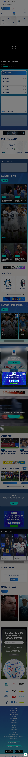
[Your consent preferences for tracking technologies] (25, 754)
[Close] (24, 374)
